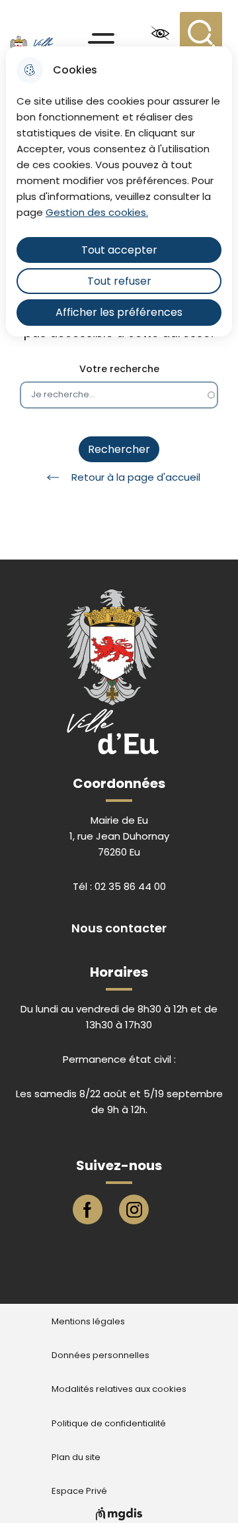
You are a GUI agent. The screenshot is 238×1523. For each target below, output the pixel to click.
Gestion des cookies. (97, 212)
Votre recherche (119, 369)
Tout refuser (119, 281)
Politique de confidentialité (109, 1423)
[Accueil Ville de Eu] (41, 33)
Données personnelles (100, 1355)
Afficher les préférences (119, 312)
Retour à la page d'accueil (135, 477)
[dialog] (119, 191)
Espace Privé (79, 1491)
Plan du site (76, 1457)
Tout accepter (119, 250)
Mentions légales (88, 1321)
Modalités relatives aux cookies (119, 1389)
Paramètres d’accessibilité (160, 33)
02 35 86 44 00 (130, 886)
